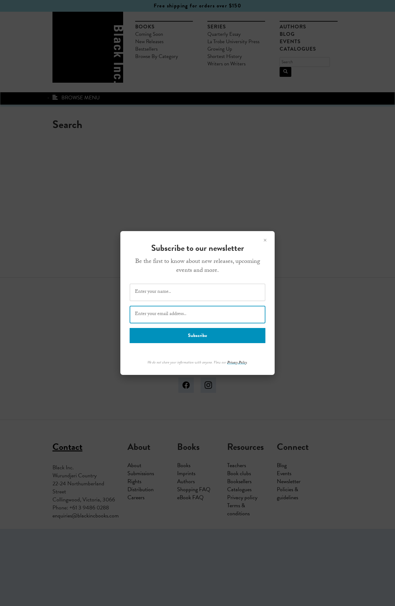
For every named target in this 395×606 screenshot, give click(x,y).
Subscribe (197, 335)
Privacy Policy (237, 363)
